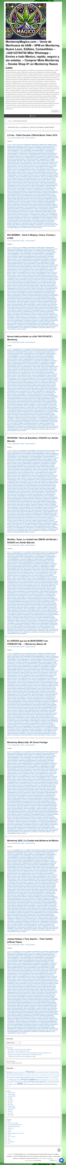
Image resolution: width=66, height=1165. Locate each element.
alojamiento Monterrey (17, 146)
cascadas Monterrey (28, 149)
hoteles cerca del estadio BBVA (38, 169)
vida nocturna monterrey (49, 224)
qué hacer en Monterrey (41, 213)
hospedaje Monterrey (45, 159)
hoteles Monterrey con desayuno (43, 187)
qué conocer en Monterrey (29, 213)
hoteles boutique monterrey (39, 162)
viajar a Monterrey (16, 224)
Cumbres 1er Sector (48, 1072)
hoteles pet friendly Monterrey (44, 194)
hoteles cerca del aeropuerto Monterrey (21, 169)
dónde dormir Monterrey (12, 154)
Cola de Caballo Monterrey (13, 150)
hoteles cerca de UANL (33, 168)
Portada (10, 121)
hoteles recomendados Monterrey (24, 195)
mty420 (36, 714)
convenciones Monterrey (13, 153)
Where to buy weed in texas (49, 226)
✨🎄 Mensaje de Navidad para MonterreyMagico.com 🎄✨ (22, 1056)
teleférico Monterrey (36, 219)
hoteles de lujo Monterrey (31, 179)
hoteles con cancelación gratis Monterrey (36, 172)
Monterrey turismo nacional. (46, 205)
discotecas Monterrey (52, 153)
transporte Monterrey (12, 221)
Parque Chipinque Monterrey (27, 208)
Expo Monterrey (50, 156)
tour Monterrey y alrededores (40, 220)
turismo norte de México (38, 223)
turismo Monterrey (16, 223)
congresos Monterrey (49, 152)
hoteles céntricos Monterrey (13, 163)
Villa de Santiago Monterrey (13, 327)
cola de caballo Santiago (25, 150)
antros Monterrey (27, 146)
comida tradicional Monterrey (38, 150)
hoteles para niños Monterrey (35, 191)
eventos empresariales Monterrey (29, 156)
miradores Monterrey (17, 204)
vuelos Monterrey (33, 226)
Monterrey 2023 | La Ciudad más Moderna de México (33, 840)
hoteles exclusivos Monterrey (19, 184)
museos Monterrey (20, 207)
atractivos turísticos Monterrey (39, 146)
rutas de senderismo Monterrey (14, 217)
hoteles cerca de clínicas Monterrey (21, 165)
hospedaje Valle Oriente (17, 160)
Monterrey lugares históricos (45, 204)
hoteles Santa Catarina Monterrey (34, 197)
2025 (14, 144)
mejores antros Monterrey (26, 201)
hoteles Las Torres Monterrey (24, 185)
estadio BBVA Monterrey (35, 154)
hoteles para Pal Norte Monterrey (49, 191)
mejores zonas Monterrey (39, 203)
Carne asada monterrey (18, 149)
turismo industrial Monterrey (19, 527)
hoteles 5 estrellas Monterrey (29, 160)
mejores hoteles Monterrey (13, 203)
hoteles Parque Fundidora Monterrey (15, 194)
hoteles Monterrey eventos (39, 188)
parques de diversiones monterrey (15, 311)
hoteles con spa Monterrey (22, 176)
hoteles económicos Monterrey (45, 179)
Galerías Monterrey (47, 157)
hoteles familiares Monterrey (33, 184)
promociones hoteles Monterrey (35, 211)
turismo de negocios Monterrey (25, 221)
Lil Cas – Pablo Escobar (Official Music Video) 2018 (32, 135)
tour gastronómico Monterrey (26, 220)
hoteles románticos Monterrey (40, 195)
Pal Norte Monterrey (53, 207)
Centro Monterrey (21, 1072)
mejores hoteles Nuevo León (26, 203)
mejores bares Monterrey (38, 201)
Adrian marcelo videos (50, 450)
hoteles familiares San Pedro (46, 184)
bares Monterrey (50, 146)
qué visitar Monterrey (52, 213)
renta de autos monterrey (23, 214)
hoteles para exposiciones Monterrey (35, 189)
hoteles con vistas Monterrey (41, 178)
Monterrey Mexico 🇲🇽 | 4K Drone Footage (27, 742)
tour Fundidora (15, 220)
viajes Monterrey (39, 224)
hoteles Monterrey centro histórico (28, 187)
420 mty (35, 653)
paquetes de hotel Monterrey (13, 208)
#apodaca (9, 1072)
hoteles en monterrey (51, 181)
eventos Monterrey (42, 156)
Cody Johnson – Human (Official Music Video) (18, 1051)
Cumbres (40, 1072)
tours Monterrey (50, 220)
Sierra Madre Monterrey (17, 320)
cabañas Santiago (46, 147)
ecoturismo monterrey (24, 154)
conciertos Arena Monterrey (26, 152)
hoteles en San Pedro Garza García (15, 182)
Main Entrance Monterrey (52, 200)
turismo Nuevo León (49, 223)
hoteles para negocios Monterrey (20, 191)
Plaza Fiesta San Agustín (18, 313)
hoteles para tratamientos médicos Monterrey (32, 192)
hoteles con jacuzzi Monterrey (41, 175)
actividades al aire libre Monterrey (31, 144)
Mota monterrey (30, 714)
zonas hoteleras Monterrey (13, 227)
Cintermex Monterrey (52, 149)
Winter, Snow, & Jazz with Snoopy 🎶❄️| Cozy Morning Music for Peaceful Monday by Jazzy (29, 1053)
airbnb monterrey (43, 144)
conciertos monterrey (39, 152)
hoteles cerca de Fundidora (24, 166)
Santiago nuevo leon (26, 217)
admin (22, 138)
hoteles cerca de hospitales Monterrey (39, 166)
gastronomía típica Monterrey (19, 159)
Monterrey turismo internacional (32, 205)
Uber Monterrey (10, 326)
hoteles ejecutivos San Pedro (39, 181)
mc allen (17, 201)
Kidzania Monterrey (48, 198)
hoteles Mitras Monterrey (51, 185)
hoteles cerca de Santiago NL (21, 168)
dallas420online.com (24, 153)
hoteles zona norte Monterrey (24, 198)
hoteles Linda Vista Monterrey (38, 185)
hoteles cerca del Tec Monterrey (19, 170)
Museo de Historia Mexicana (18, 308)
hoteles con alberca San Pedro (19, 172)
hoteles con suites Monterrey (47, 176)
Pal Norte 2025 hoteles (43, 207)
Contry (36, 1072)
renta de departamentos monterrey (37, 214)
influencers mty (47, 504)
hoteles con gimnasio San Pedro (26, 175)
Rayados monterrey (11, 214)
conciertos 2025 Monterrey (13, 152)
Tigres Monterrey (49, 219)
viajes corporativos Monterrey (28, 224)
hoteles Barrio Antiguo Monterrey (24, 162)
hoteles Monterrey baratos (13, 187)
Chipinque (30, 1071)
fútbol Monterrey (39, 157)
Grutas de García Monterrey (32, 159)
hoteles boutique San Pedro (52, 162)
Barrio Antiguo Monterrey (26, 453)
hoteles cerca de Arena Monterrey (40, 163)
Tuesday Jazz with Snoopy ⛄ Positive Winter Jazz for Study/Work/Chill (24, 1054)
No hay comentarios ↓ (30, 138)
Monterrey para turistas (18, 205)
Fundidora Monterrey (30, 157)
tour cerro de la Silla (11, 321)
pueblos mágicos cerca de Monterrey (15, 517)
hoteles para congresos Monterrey (19, 189)
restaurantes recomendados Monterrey (40, 216)
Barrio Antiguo (15, 1072)
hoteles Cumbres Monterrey (18, 179)
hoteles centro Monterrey (26, 163)
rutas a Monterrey (53, 216)
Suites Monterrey (20, 219)
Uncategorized (16, 349)
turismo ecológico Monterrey (39, 221)
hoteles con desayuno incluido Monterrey (26, 173)
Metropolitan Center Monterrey (19, 305)
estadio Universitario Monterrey (48, 154)
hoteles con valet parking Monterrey (26, 178)
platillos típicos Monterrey (47, 210)
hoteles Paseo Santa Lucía (30, 194)
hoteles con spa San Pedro (34, 176)
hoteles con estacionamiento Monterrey (45, 173)
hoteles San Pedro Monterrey (19, 197)
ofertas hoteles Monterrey (31, 207)
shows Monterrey (50, 217)
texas (43, 219)
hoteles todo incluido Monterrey (49, 197)
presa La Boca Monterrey (22, 211)
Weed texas (40, 226)
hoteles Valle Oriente (12, 198)
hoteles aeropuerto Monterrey (44, 160)
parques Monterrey (22, 210)
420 (22, 144)
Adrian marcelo (40, 450)
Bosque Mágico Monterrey (22, 147)
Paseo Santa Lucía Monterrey (34, 210)
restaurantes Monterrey (24, 216)
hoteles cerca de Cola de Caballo (37, 165)
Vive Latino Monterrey (23, 226)
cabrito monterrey (20, 455)
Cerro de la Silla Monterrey (40, 149)
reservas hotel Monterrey (51, 214)
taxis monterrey (27, 219)
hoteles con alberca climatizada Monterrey (37, 170)
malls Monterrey (11, 201)
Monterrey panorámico (17, 307)
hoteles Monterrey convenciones (25, 188)
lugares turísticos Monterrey (39, 200)
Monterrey (25, 204)
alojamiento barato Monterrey (19, 452)
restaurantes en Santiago (13, 216)
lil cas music (30, 200)
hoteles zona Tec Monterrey (37, 198)
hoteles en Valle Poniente (40, 182)
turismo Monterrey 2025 (27, 223)
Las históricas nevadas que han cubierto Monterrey (19, 1049)
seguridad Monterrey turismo (38, 217)
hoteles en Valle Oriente (29, 182)
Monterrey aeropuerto (33, 204)
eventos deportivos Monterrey (14, 156)
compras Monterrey (49, 150)
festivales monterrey (20, 157)
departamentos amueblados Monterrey (38, 153)
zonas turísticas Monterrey (26, 227)
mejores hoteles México (49, 201)
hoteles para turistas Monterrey (51, 192)
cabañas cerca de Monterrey (35, 147)
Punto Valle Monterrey (17, 213)
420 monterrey (29, 653)
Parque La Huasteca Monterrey (41, 208)
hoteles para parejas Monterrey (14, 192)
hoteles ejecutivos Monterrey (25, 181)
